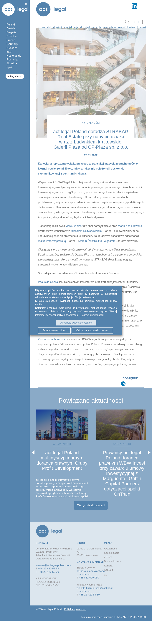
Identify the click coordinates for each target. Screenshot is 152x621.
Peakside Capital (48, 281)
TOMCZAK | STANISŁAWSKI (130, 617)
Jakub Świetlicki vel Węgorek (97, 240)
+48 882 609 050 (89, 577)
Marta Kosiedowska (129, 225)
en (139, 22)
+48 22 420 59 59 (48, 568)
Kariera (131, 27)
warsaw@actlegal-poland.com (53, 565)
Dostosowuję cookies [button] (54, 330)
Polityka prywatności (75, 609)
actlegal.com (14, 76)
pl (134, 22)
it (144, 22)
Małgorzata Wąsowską (52, 240)
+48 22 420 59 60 (48, 571)
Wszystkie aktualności (91, 505)
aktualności (54, 27)
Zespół (121, 27)
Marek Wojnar (73, 225)
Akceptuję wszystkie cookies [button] (76, 323)
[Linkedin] (123, 383)
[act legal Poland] (51, 10)
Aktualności (110, 548)
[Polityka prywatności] (92, 315)
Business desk (107, 27)
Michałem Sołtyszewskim (86, 230)
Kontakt (141, 27)
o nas (42, 27)
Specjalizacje (71, 27)
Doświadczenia (89, 27)
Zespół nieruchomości (51, 339)
